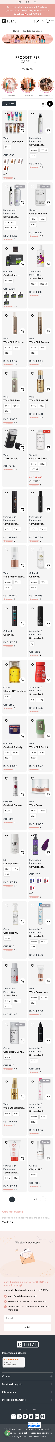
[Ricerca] (33, 21)
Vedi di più (27, 69)
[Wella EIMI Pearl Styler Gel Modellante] (14, 381)
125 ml (33, 753)
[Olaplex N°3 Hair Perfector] (40, 194)
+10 (5, 174)
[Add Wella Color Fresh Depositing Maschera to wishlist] (7, 115)
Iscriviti (27, 1327)
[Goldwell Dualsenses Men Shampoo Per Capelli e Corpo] (14, 616)
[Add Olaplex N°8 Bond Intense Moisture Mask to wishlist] (7, 1025)
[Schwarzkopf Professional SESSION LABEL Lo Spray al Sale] (40, 1032)
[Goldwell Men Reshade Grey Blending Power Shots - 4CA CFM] (6, 295)
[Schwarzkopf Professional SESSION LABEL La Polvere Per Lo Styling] (40, 616)
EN (35, 2)
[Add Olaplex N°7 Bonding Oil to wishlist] (7, 664)
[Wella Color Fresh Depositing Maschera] (14, 122)
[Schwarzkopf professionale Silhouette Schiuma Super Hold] (40, 501)
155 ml (7, 938)
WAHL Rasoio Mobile (10, 458)
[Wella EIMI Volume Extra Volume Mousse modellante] (14, 323)
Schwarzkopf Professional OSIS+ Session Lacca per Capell (13, 995)
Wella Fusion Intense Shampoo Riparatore (14, 576)
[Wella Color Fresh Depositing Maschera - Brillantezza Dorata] (13, 161)
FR (27, 2)
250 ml (33, 219)
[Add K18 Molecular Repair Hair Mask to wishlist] (7, 837)
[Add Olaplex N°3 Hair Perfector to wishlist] (32, 187)
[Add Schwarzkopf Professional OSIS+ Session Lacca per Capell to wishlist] (7, 965)
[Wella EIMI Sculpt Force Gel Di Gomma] (40, 728)
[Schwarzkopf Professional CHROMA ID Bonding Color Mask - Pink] (32, 887)
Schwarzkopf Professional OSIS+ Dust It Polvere (39, 694)
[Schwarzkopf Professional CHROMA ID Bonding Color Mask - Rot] (46, 880)
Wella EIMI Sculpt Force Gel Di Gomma (38, 747)
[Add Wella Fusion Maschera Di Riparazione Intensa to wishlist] (32, 778)
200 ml (44, 150)
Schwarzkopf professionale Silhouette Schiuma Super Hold (39, 523)
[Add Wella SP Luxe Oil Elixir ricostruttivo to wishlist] (32, 373)
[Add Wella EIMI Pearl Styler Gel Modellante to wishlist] (7, 373)
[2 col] (50, 104)
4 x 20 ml (8, 280)
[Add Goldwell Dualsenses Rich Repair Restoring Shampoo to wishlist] (32, 550)
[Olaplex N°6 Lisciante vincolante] (40, 1150)
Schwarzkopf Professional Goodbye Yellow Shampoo (38, 278)
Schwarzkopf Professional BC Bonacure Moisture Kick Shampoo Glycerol (39, 936)
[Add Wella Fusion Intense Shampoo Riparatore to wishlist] (7, 550)
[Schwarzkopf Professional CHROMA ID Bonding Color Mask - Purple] (39, 880)
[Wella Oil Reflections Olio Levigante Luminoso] (14, 1089)
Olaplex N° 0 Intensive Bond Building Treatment (13, 932)
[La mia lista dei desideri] (42, 21)
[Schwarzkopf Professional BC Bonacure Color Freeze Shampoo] (40, 1089)
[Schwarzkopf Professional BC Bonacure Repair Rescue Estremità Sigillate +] (14, 1150)
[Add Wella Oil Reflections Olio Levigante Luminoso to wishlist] (7, 1081)
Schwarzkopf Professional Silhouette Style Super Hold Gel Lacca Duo (11, 217)
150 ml (7, 147)
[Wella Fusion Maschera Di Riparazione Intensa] (40, 786)
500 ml (8, 353)
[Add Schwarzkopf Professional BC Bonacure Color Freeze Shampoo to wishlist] (32, 1081)
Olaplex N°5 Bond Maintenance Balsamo (38, 458)
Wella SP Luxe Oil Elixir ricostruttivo (39, 400)
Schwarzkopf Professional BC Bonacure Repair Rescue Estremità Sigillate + (12, 1172)
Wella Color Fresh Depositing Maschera (13, 141)
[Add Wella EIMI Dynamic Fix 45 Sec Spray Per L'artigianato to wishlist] (32, 315)
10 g (32, 700)
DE (19, 2)
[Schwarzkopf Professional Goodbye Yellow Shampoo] (40, 256)
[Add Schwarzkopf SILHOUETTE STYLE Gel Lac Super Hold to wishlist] (32, 115)
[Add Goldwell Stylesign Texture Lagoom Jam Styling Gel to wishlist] (7, 720)
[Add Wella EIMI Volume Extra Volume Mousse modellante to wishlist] (7, 315)
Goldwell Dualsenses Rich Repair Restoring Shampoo (38, 576)
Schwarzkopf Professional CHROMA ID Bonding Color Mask (40, 867)
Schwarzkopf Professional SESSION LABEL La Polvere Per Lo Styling (39, 638)
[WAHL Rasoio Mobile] (14, 439)
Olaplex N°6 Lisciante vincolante (40, 1169)
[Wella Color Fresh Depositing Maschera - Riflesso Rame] (6, 168)
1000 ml (34, 150)
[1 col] (43, 104)
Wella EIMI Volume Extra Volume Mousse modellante (14, 342)
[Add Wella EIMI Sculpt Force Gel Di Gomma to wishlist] (32, 720)
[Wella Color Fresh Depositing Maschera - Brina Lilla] (20, 161)
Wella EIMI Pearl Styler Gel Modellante (12, 400)
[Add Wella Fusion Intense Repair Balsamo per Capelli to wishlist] (32, 965)
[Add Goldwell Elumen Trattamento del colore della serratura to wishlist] (7, 778)
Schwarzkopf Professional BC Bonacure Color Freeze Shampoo (38, 1111)
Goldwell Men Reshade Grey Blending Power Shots (11, 275)
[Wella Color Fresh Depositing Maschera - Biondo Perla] (6, 161)
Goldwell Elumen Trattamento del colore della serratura (12, 805)
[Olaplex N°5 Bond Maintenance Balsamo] (40, 439)
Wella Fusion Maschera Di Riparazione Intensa (40, 805)
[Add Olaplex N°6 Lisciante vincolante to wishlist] (32, 1142)
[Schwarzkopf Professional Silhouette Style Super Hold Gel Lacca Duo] (14, 194)
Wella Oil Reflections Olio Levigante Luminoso (14, 1108)
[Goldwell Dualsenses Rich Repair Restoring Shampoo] (40, 557)
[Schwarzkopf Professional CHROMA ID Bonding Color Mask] (40, 844)
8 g (32, 643)
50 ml (33, 224)
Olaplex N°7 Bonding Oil (14, 691)
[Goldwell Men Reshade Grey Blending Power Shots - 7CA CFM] (6, 302)
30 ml (7, 411)
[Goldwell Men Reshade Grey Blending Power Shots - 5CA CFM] (13, 295)
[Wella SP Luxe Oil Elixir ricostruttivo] (40, 381)
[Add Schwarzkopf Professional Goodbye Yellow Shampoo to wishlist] (32, 248)
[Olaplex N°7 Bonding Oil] (14, 672)
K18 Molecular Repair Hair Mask (12, 863)
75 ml (33, 155)
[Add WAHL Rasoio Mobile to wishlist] (7, 432)
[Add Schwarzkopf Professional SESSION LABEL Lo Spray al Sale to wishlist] (32, 1025)
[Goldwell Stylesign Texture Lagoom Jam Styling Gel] (14, 728)
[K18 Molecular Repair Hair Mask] (14, 844)
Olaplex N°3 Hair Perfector (38, 213)
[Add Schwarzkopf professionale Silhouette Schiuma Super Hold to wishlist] (32, 494)
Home (16, 31)
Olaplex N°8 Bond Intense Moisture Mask (12, 1052)
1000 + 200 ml (11, 228)
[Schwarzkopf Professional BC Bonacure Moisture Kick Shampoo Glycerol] (40, 913)
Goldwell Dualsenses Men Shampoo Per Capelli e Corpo (12, 634)
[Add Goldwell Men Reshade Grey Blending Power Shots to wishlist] (7, 248)
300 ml (34, 284)
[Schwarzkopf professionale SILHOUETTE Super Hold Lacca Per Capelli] (14, 501)
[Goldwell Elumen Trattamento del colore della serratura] (14, 786)
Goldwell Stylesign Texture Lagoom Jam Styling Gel (13, 747)
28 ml (41, 753)
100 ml (42, 219)
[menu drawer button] (52, 21)
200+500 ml (10, 222)
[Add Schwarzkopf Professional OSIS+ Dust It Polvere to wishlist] (32, 664)
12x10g (40, 700)
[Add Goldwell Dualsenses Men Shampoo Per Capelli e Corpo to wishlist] (7, 608)
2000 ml (34, 469)
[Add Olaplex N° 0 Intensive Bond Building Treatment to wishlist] (7, 906)
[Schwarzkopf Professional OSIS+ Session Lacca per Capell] (14, 973)
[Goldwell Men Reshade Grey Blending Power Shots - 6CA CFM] (20, 295)
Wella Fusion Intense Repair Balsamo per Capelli (40, 992)
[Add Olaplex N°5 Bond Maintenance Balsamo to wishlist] (32, 432)
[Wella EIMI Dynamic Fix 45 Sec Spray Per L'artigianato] (40, 323)
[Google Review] (13, 1362)
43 (35, 1199)
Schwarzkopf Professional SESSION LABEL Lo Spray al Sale (39, 1055)
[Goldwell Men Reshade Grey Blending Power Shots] (14, 256)
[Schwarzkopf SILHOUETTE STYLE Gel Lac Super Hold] (40, 122)
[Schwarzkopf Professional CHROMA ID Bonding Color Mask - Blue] (32, 880)
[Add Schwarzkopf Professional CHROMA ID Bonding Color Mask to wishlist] (32, 837)
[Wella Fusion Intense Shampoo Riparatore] (14, 557)
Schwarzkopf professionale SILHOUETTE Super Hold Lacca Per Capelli (13, 523)
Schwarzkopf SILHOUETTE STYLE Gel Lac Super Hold (39, 145)
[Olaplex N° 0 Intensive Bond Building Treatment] (14, 913)
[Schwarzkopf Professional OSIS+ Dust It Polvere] (40, 672)
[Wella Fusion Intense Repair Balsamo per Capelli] (40, 973)
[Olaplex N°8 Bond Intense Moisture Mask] (14, 1032)
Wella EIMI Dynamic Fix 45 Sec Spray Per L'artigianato (40, 342)
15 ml (7, 874)
